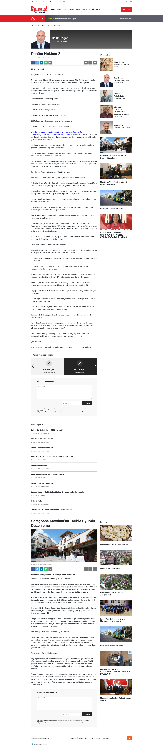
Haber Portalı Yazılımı (40, 744)
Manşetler (38, 2)
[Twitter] (37, 62)
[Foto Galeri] (131, 2)
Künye (81, 738)
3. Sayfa (70, 9)
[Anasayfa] (32, 2)
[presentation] (38, 19)
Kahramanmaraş (58, 9)
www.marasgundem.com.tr (41, 135)
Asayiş (78, 9)
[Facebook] (33, 62)
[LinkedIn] (41, 62)
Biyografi (96, 9)
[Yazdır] (50, 62)
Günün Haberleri (47, 2)
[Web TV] (126, 2)
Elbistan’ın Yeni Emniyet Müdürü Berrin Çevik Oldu (71, 19)
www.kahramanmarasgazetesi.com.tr (45, 132)
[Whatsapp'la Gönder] (46, 62)
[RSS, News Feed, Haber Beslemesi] (129, 738)
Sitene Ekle (62, 2)
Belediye (86, 9)
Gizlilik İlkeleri (96, 738)
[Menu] (123, 9)
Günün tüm (125, 19)
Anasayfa (36, 26)
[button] (86, 62)
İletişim (87, 738)
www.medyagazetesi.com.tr (70, 132)
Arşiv (55, 2)
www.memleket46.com (61, 135)
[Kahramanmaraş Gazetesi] (39, 9)
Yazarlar (44, 26)
